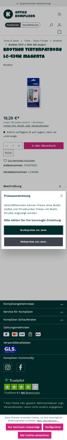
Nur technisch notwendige (24, 427)
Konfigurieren (53, 427)
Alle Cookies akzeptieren (34, 435)
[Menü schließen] (61, 195)
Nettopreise (33, 241)
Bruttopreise (33, 230)
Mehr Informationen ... (48, 420)
